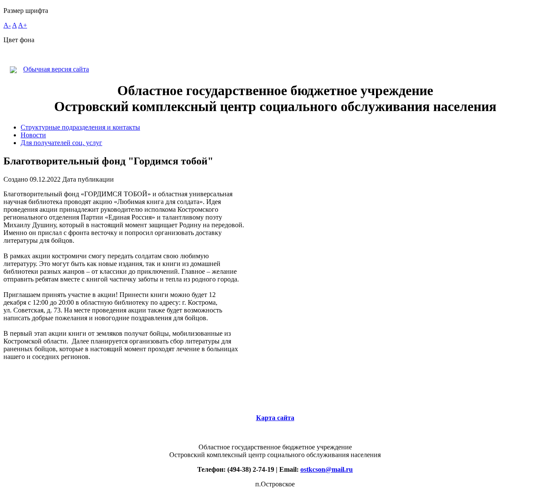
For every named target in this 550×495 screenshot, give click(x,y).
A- (7, 25)
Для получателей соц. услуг (61, 142)
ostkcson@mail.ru (326, 469)
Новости (33, 135)
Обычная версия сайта (56, 69)
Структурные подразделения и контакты (80, 127)
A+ (22, 25)
